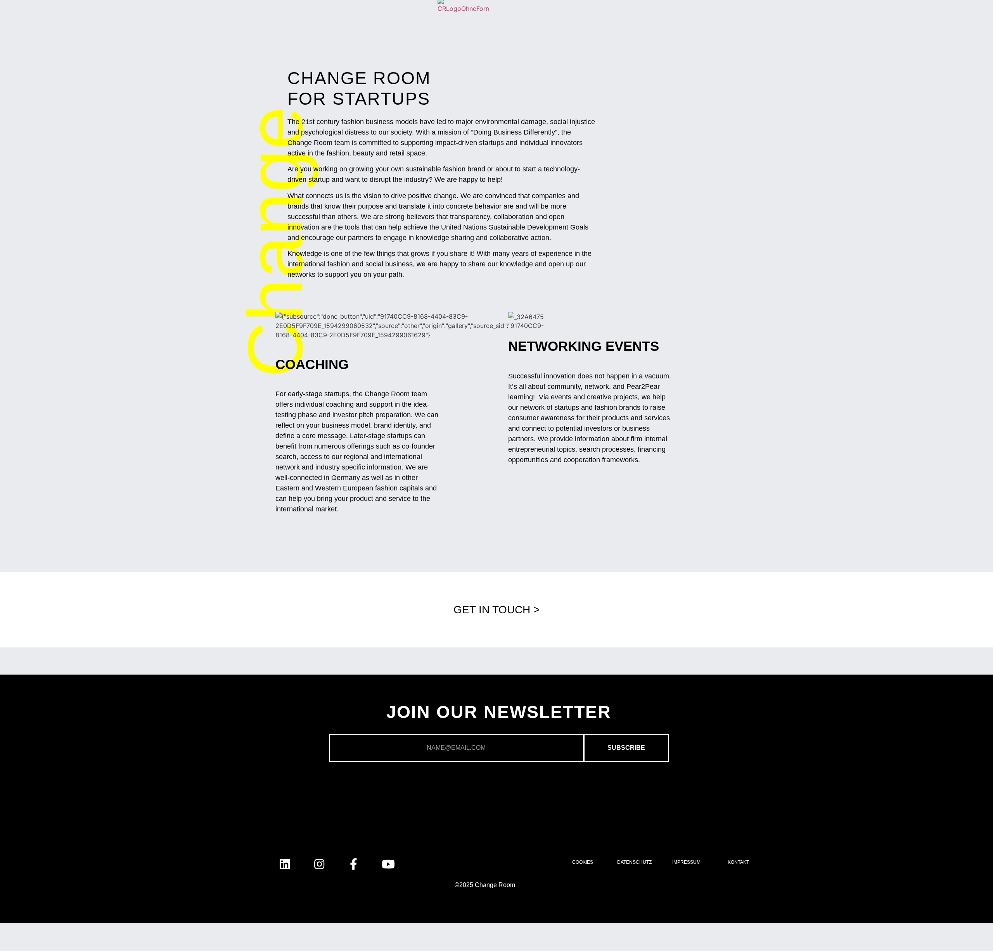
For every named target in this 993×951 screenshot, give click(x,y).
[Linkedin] (285, 864)
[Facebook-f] (354, 864)
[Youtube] (388, 864)
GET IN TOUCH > (496, 610)
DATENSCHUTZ (634, 862)
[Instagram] (319, 864)
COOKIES (582, 862)
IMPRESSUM (686, 862)
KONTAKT (738, 862)
